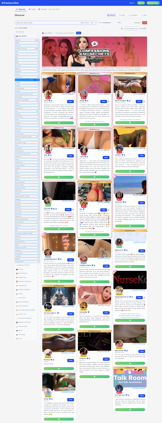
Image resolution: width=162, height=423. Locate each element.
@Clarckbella (82, 314)
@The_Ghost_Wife (48, 315)
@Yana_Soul (118, 204)
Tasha (82, 157)
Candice (118, 155)
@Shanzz (117, 252)
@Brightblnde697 (119, 352)
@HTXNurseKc (119, 298)
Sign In (131, 3)
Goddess (82, 358)
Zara (46, 155)
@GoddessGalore (84, 267)
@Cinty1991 (47, 210)
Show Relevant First (132, 28)
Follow (78, 33)
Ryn (81, 209)
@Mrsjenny (118, 397)
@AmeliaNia (83, 102)
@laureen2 (82, 158)
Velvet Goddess (120, 101)
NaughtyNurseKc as (122, 297)
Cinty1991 (47, 209)
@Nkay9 (46, 361)
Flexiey (46, 399)
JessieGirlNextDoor (51, 259)
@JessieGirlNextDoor (49, 261)
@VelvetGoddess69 (120, 102)
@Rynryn (82, 211)
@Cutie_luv (82, 360)
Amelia (82, 101)
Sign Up (141, 3)
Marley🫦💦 (119, 250)
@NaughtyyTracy (48, 102)
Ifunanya (47, 360)
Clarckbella (83, 312)
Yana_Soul (118, 202)
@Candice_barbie (120, 156)
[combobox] (123, 23)
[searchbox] (126, 22)
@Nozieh (46, 400)
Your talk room (120, 395)
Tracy (46, 101)
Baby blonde (119, 351)
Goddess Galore (85, 265)
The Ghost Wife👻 (50, 313)
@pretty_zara (47, 157)
